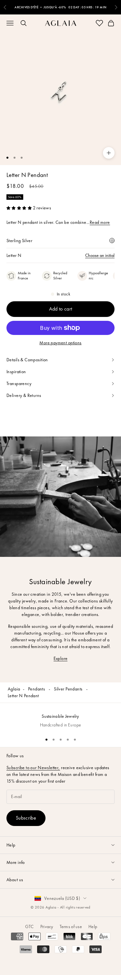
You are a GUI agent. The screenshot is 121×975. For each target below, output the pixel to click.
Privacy (46, 926)
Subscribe (26, 817)
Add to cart (60, 308)
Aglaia (14, 689)
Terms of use (71, 926)
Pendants (37, 689)
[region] (60, 717)
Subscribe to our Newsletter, (33, 767)
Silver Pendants (69, 689)
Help (92, 926)
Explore (61, 658)
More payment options (60, 343)
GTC (29, 926)
